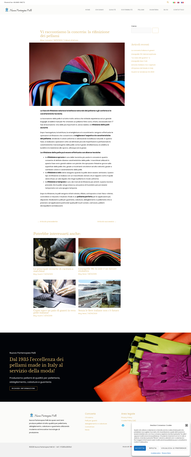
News (84, 274)
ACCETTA (139, 448)
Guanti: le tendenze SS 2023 (142, 72)
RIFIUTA (153, 448)
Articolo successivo (106, 221)
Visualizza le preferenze (173, 448)
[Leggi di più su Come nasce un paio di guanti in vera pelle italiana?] (54, 293)
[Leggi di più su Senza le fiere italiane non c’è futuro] (99, 293)
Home (87, 10)
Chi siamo (99, 10)
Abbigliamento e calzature (96, 423)
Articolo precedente (48, 221)
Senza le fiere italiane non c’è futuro (98, 310)
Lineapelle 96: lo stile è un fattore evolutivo (97, 269)
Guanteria (153, 10)
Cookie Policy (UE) (128, 420)
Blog (166, 10)
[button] (186, 425)
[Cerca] (155, 30)
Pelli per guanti (91, 420)
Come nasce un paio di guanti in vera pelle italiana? (54, 311)
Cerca (133, 26)
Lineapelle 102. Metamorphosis (143, 54)
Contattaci (178, 10)
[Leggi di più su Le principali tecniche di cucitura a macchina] (54, 252)
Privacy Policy (166, 453)
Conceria (48, 40)
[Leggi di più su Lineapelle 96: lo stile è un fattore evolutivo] (99, 252)
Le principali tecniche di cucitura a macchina (53, 270)
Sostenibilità (127, 10)
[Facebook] (123, 425)
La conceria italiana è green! (143, 50)
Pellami (141, 10)
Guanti (40, 274)
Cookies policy (156, 453)
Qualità (112, 10)
